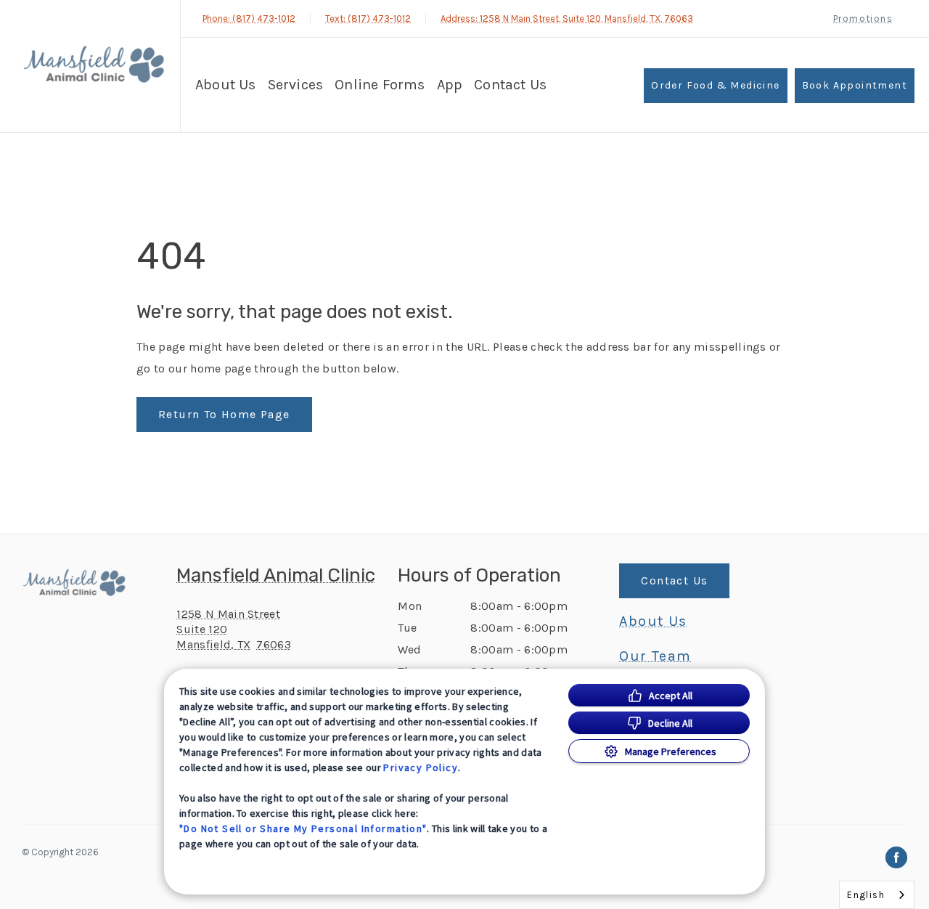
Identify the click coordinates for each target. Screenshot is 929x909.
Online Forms (380, 84)
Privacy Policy (420, 767)
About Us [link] (653, 621)
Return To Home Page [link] (224, 414)
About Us (225, 84)
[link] (93, 64)
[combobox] (876, 895)
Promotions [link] (863, 18)
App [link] (450, 84)
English (866, 894)
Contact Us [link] (510, 84)
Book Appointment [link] (854, 85)
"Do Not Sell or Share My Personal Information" (303, 828)
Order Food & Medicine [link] (715, 85)
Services (296, 84)
